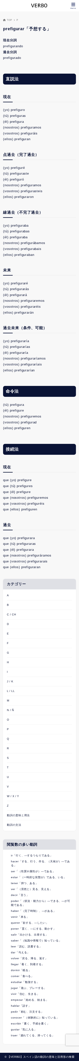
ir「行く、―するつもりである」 (32, 855)
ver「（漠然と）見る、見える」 (31, 889)
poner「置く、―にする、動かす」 (33, 928)
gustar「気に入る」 (24, 1029)
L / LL (11, 690)
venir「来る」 (20, 916)
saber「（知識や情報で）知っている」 (36, 940)
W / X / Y (13, 796)
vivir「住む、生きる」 (25, 993)
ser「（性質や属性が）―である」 (33, 871)
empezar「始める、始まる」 (30, 999)
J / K (10, 681)
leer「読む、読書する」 (26, 946)
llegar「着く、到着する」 (27, 964)
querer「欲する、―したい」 (30, 922)
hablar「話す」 (21, 1005)
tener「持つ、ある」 (24, 883)
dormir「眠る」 (21, 970)
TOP (9, 20)
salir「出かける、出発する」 (29, 934)
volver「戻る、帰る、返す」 (29, 958)
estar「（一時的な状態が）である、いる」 (38, 877)
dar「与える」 (20, 952)
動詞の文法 (14, 824)
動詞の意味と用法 (18, 815)
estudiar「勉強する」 (25, 982)
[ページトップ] (71, 1053)
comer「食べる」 (22, 976)
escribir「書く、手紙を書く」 (30, 1023)
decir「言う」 (20, 895)
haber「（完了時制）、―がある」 (33, 910)
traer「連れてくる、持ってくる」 (32, 1035)
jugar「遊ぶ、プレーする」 (28, 987)
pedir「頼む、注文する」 (27, 1011)
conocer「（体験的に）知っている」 (35, 1017)
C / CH (11, 614)
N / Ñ (10, 710)
